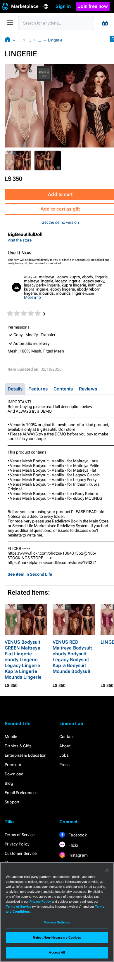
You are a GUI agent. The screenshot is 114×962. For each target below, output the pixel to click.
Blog (9, 783)
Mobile (11, 736)
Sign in (63, 6)
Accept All (57, 952)
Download (14, 774)
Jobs (64, 755)
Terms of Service (19, 834)
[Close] (107, 870)
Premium (13, 764)
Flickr (73, 845)
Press (64, 764)
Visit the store (20, 240)
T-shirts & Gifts (18, 746)
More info (32, 297)
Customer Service (21, 853)
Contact (66, 736)
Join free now (93, 6)
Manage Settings (57, 922)
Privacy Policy (17, 844)
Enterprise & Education (25, 755)
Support (12, 802)
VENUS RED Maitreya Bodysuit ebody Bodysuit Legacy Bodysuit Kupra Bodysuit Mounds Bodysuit (72, 656)
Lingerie (55, 40)
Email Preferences (21, 792)
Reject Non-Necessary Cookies (57, 937)
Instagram (78, 855)
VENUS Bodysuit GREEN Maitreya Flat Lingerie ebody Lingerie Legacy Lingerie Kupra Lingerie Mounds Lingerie (23, 659)
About (64, 746)
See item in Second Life (30, 574)
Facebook (77, 835)
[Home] (8, 40)
